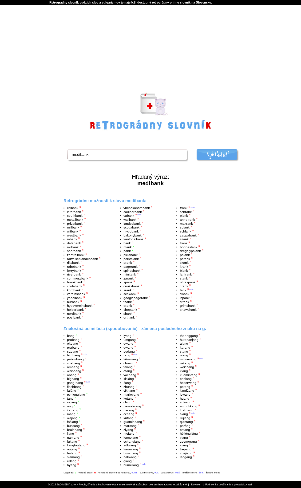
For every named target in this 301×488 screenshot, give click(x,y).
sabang (72, 351)
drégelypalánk (190, 251)
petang (185, 386)
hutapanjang (189, 339)
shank (127, 313)
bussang (73, 426)
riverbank (74, 274)
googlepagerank (135, 298)
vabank (128, 215)
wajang (72, 418)
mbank (72, 239)
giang (127, 461)
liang (70, 433)
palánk (185, 255)
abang (71, 375)
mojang (129, 433)
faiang (128, 367)
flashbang (74, 386)
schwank (129, 294)
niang (184, 355)
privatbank (75, 223)
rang (126, 355)
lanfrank (186, 274)
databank (74, 243)
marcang (130, 426)
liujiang (185, 418)
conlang (186, 379)
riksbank (73, 262)
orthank (129, 317)
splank (185, 227)
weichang (187, 367)
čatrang (72, 410)
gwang (128, 347)
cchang (128, 414)
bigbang (73, 379)
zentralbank (75, 255)
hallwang (130, 457)
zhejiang (186, 453)
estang (185, 429)
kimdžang (187, 390)
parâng (185, 426)
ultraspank (187, 282)
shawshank (188, 309)
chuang (129, 363)
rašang (185, 363)
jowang (185, 394)
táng (70, 398)
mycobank (131, 231)
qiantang (186, 422)
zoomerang (188, 441)
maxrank (186, 223)
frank (183, 208)
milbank (73, 247)
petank (185, 258)
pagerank (130, 266)
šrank (127, 290)
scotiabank (131, 227)
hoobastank (188, 247)
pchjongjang (76, 394)
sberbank (74, 251)
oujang (72, 449)
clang (127, 402)
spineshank (131, 270)
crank (184, 286)
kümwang (130, 359)
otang (127, 371)
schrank (186, 211)
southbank (75, 215)
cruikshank (131, 286)
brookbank (75, 282)
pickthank (130, 255)
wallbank (129, 219)
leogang (186, 457)
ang (70, 406)
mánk (127, 247)
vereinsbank (76, 294)
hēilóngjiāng (189, 433)
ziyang (128, 429)
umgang (129, 339)
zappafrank (188, 235)
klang (184, 371)
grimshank (187, 305)
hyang (71, 465)
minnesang (188, 359)
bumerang (131, 465)
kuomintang (188, 375)
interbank (74, 211)
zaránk (128, 278)
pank (127, 251)
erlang (71, 461)
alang (184, 343)
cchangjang (132, 441)
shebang (73, 363)
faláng (71, 390)
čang (127, 383)
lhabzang (187, 410)
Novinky (196, 484)
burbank (73, 301)
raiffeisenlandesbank (82, 258)
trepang (185, 449)
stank (184, 278)
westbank (74, 235)
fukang (72, 441)
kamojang (130, 437)
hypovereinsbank (79, 305)
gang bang (75, 383)
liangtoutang (76, 445)
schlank (185, 231)
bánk (127, 243)
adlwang (129, 445)
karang (185, 347)
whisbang (74, 371)
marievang (131, 394)
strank (184, 301)
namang (73, 437)
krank (184, 266)
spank (127, 282)
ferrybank (74, 270)
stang (184, 351)
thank (127, 301)
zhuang (129, 386)
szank (184, 239)
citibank (72, 208)
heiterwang (188, 383)
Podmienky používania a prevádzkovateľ (228, 484)
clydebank (74, 286)
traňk (183, 243)
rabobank (74, 266)
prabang (73, 347)
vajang (72, 402)
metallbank (75, 219)
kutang (128, 418)
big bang (73, 355)
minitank (129, 274)
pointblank (131, 258)
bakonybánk (132, 235)
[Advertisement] (150, 54)
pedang (129, 351)
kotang (128, 398)
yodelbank (74, 298)
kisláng (128, 379)
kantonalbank (133, 239)
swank (184, 294)
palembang (75, 359)
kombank (74, 290)
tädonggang (189, 336)
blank (184, 270)
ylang (184, 437)
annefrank (187, 219)
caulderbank (132, 211)
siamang (73, 457)
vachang (129, 375)
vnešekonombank (136, 208)
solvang (185, 402)
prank (127, 262)
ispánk (185, 298)
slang (184, 414)
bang (71, 336)
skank (184, 262)
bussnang (130, 453)
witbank (72, 231)
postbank (74, 317)
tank (183, 290)
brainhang (74, 429)
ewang (128, 343)
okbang (72, 343)
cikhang (129, 390)
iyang (127, 336)
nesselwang (132, 406)
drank (127, 305)
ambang (73, 367)
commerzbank (77, 278)
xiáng (184, 445)
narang (128, 410)
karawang (130, 449)
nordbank (74, 313)
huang (184, 398)
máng (71, 414)
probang (73, 339)
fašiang (72, 422)
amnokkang (188, 406)
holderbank (75, 309)
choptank (130, 309)
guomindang (132, 422)
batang (72, 453)
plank (184, 215)
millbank (73, 227)
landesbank (132, 223)
